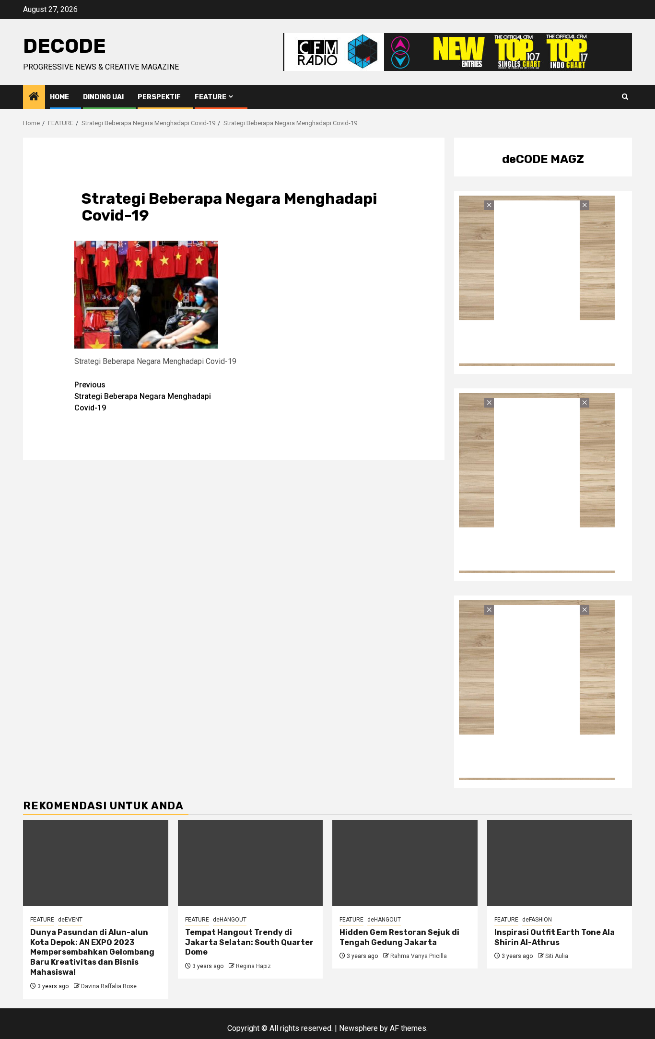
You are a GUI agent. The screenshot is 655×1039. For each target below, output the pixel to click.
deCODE (64, 46)
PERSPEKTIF (159, 97)
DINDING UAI (103, 97)
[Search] (625, 97)
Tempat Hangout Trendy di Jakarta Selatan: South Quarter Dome (249, 942)
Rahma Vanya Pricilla (418, 956)
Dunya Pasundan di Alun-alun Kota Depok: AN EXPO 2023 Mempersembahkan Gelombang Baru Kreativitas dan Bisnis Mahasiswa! (92, 952)
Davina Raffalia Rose (109, 986)
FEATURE (210, 97)
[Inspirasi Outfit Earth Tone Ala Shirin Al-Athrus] (559, 863)
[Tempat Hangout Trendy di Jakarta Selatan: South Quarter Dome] (250, 863)
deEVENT (70, 919)
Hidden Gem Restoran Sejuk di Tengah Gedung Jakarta (399, 937)
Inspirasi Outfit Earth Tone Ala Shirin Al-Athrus (554, 937)
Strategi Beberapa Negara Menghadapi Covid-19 (142, 396)
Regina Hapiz (253, 966)
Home (59, 97)
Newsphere (358, 1028)
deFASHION (537, 919)
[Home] (34, 97)
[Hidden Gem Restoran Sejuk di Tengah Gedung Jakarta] (405, 863)
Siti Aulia (556, 956)
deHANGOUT (229, 919)
